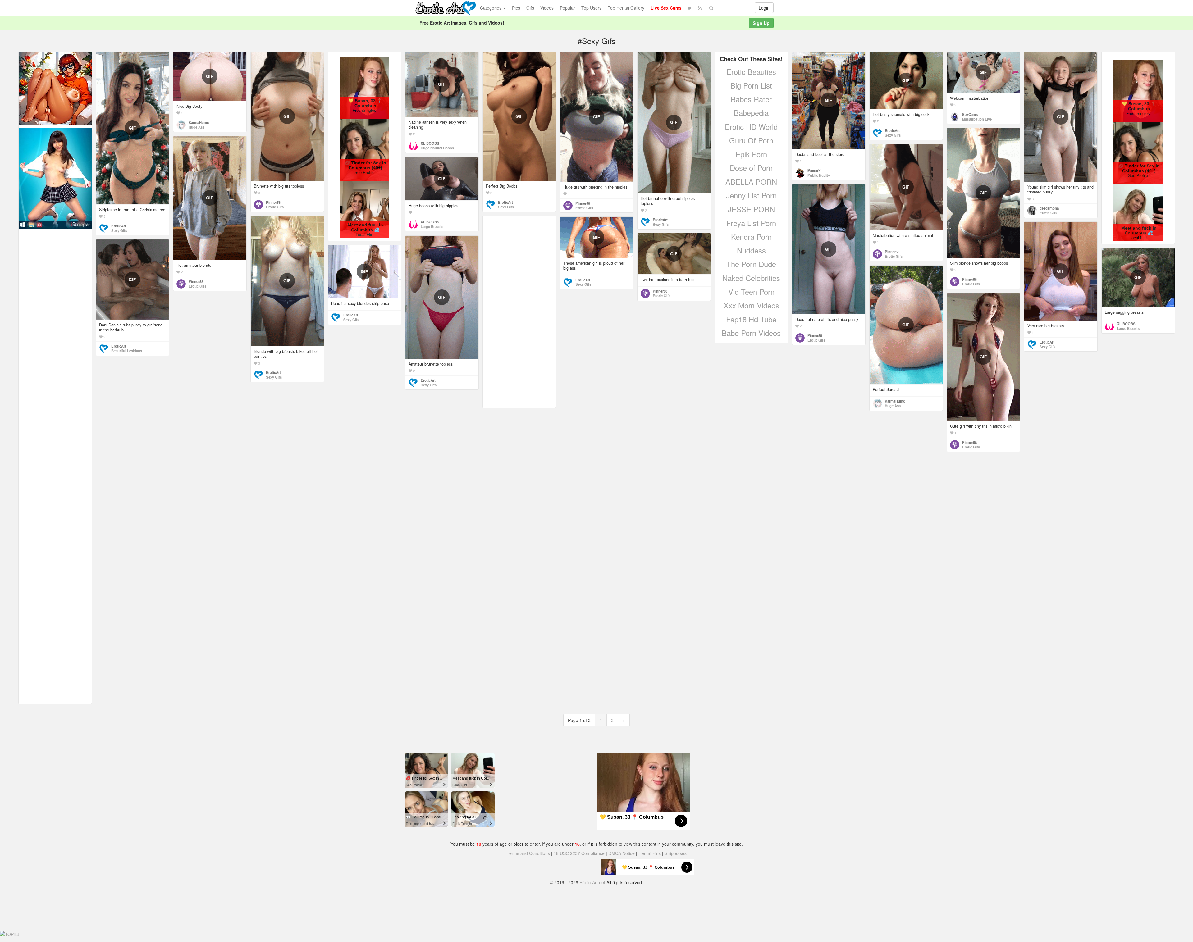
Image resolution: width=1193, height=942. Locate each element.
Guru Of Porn (751, 140)
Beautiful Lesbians (126, 350)
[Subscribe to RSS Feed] (700, 8)
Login (764, 8)
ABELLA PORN (751, 181)
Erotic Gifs (275, 206)
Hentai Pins (649, 853)
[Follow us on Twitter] (690, 8)
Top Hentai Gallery (626, 8)
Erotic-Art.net (592, 882)
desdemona (1049, 208)
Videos (547, 8)
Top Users (591, 8)
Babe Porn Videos (751, 332)
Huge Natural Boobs (437, 147)
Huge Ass (196, 127)
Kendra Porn (751, 236)
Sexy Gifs (119, 230)
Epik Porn (751, 153)
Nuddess (751, 250)
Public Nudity (818, 175)
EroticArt (118, 225)
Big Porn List (751, 85)
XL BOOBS (430, 143)
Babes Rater (751, 98)
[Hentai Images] (55, 87)
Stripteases (676, 853)
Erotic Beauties (751, 71)
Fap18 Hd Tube (751, 319)
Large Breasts (432, 226)
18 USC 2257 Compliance (579, 853)
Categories (491, 8)
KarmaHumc (199, 122)
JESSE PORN (751, 208)
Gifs (530, 8)
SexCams (970, 114)
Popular (567, 8)
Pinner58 (273, 202)
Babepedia (751, 112)
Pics (516, 8)
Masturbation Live (977, 118)
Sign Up (761, 23)
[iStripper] (55, 177)
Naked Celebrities (751, 277)
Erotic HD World (751, 126)
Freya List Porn (751, 222)
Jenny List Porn (751, 195)
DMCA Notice (621, 853)
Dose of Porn (751, 167)
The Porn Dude (751, 263)
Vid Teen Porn (751, 291)
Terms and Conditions (528, 853)
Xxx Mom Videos (751, 305)
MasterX (814, 170)
